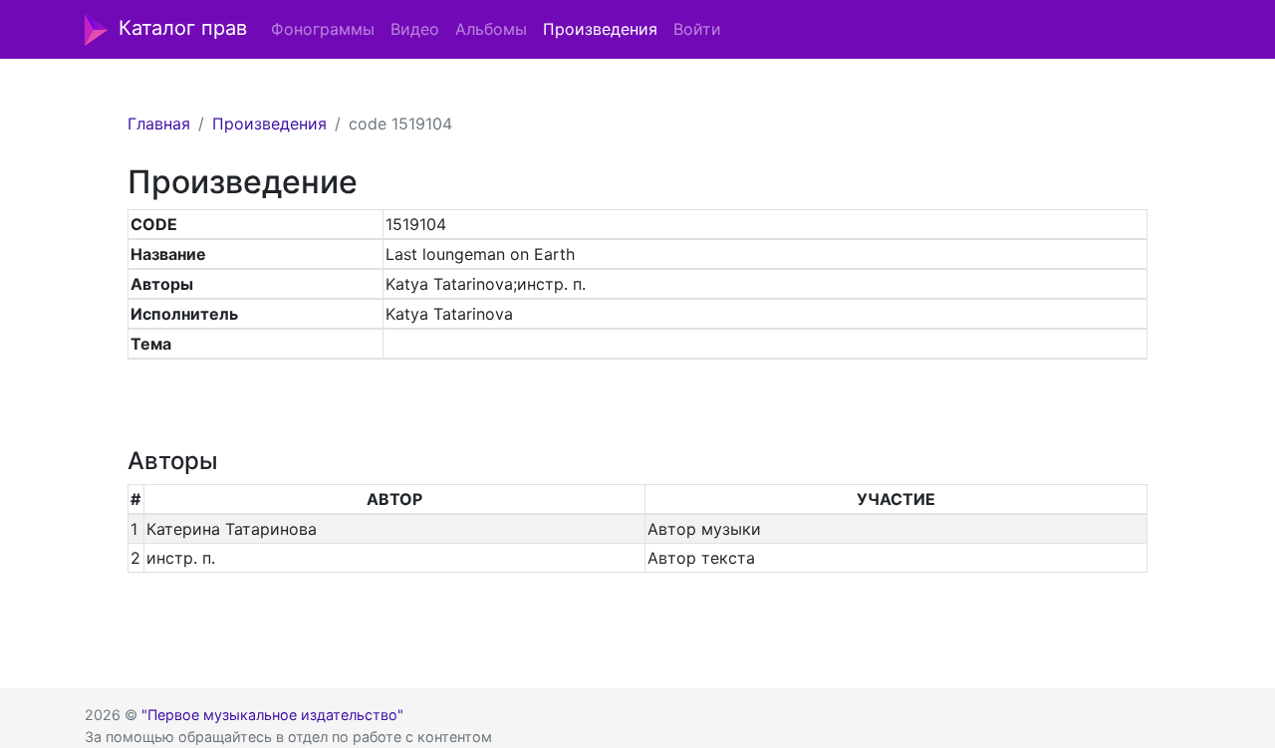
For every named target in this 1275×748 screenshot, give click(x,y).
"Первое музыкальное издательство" (272, 714)
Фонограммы (323, 29)
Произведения (600, 29)
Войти (697, 29)
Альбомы (491, 29)
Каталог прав (183, 28)
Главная (159, 123)
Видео (414, 29)
